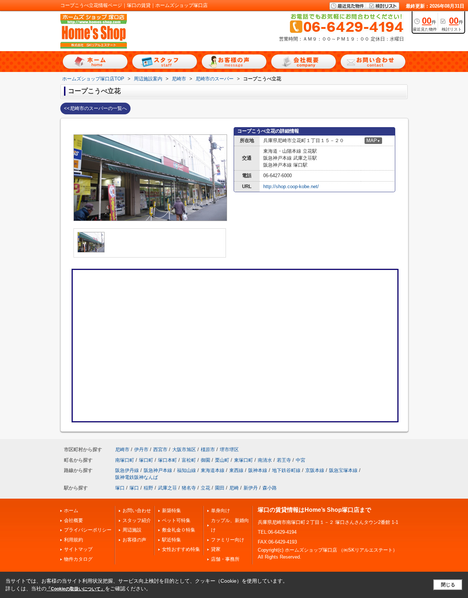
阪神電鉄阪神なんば (136, 477)
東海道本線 (212, 470)
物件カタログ (78, 559)
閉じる (448, 584)
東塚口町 (243, 460)
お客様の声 (134, 539)
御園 (205, 460)
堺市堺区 (229, 449)
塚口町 (146, 460)
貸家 (215, 549)
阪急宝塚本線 (343, 470)
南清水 (265, 460)
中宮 (300, 460)
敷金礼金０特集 (178, 530)
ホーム (71, 510)
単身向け (220, 510)
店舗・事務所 (225, 559)
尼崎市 (122, 449)
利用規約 (73, 539)
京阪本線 (314, 470)
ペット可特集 (176, 520)
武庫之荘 (167, 488)
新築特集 (171, 510)
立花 (205, 488)
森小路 (270, 488)
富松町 (189, 460)
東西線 (236, 470)
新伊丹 (251, 488)
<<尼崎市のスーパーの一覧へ (95, 108)
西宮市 (160, 449)
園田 (219, 488)
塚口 (120, 488)
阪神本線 (257, 470)
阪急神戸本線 (158, 470)
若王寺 (284, 460)
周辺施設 (131, 530)
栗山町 (222, 460)
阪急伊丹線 (127, 470)
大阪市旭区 (184, 449)
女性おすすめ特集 (181, 549)
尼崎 (234, 488)
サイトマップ (78, 549)
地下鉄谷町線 (286, 470)
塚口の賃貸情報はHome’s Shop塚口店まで (314, 510)
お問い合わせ (136, 510)
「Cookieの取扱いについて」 (75, 588)
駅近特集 (171, 539)
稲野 (148, 488)
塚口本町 (167, 460)
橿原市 (208, 449)
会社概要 (73, 520)
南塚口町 (124, 460)
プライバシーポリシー (88, 530)
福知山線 (186, 470)
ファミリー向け (227, 539)
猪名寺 (189, 488)
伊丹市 (141, 449)
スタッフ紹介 (136, 520)
